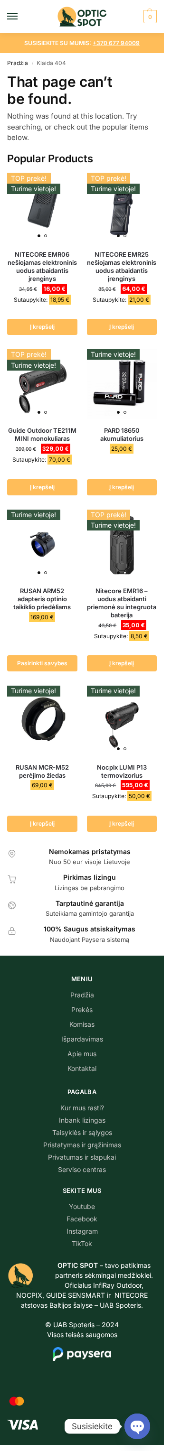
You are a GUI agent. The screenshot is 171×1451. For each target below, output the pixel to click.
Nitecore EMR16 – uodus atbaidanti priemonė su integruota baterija (121, 603)
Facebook (81, 1219)
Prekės (82, 1009)
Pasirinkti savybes (42, 663)
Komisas (82, 1024)
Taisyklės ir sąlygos (82, 1132)
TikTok (82, 1243)
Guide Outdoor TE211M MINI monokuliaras (42, 434)
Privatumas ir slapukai (82, 1157)
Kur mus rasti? (82, 1108)
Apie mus (81, 1054)
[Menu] (21, 16)
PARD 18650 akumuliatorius (121, 434)
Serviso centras (82, 1169)
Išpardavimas (82, 1039)
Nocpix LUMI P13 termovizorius (122, 771)
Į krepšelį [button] (42, 326)
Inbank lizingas (82, 1120)
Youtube (82, 1206)
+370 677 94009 (116, 43)
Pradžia (17, 62)
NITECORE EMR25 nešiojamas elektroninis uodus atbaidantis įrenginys (121, 266)
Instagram (82, 1231)
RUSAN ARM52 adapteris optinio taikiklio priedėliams (42, 599)
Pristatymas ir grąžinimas (82, 1145)
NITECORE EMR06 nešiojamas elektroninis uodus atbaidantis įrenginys (42, 266)
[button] (149, 16)
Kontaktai (81, 1068)
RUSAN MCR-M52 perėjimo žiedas (42, 771)
